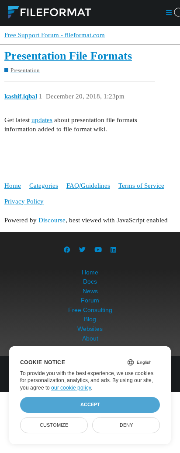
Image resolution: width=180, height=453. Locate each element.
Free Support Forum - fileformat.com (54, 35)
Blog (90, 319)
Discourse (52, 220)
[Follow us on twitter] (82, 249)
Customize (54, 425)
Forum (90, 300)
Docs (90, 281)
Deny (126, 425)
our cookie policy (71, 388)
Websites (90, 328)
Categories (43, 185)
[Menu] (169, 13)
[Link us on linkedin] (113, 249)
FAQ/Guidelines (88, 185)
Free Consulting (90, 309)
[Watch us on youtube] (98, 249)
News (90, 291)
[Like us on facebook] (67, 249)
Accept (90, 404)
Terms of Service (141, 185)
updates (41, 119)
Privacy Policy (24, 201)
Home (12, 185)
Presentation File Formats (68, 55)
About (90, 338)
